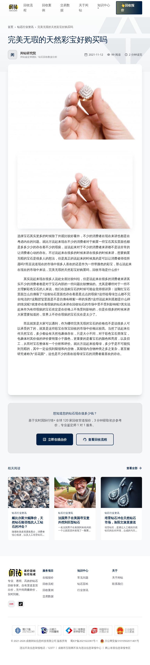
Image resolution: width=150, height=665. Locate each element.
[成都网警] (49, 631)
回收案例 (48, 590)
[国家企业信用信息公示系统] (126, 631)
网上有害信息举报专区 (117, 648)
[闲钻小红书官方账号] (11, 603)
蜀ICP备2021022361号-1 (84, 641)
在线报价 (48, 577)
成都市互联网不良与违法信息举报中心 (79, 648)
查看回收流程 (97, 439)
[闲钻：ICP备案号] (24, 631)
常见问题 (82, 577)
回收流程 (48, 584)
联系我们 (117, 584)
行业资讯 (82, 590)
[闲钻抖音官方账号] (20, 603)
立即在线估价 (57, 439)
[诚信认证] (100, 631)
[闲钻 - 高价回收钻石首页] (13, 7)
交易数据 (48, 596)
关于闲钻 (117, 577)
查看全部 (132, 468)
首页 (10, 27)
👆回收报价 (127, 8)
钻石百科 (82, 584)
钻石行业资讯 (25, 27)
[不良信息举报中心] (75, 631)
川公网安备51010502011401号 (122, 641)
